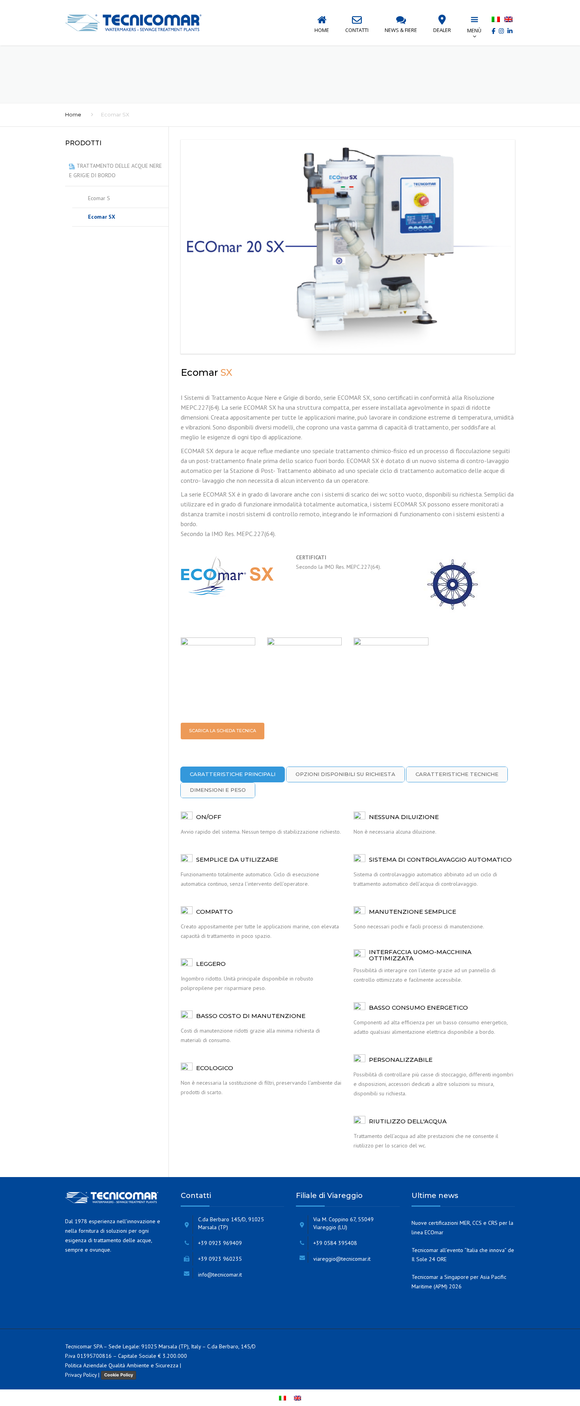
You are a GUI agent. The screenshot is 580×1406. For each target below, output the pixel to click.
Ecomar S (99, 198)
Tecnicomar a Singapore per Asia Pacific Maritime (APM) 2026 (459, 1281)
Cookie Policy (118, 1375)
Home (73, 114)
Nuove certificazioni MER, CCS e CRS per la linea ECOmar (462, 1227)
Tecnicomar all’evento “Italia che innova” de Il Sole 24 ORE (463, 1255)
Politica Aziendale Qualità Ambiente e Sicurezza (121, 1365)
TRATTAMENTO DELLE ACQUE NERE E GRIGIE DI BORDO (115, 170)
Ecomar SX (101, 216)
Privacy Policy (81, 1374)
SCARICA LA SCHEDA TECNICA (222, 730)
